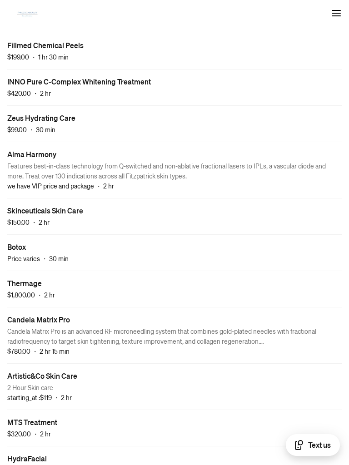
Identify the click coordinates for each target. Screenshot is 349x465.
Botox (16, 247)
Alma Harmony (31, 154)
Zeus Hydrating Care (41, 118)
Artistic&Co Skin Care (42, 376)
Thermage (24, 283)
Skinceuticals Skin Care (45, 210)
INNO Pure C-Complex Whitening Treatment (79, 81)
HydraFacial (27, 458)
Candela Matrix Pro (38, 319)
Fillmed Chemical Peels (45, 45)
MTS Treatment (32, 422)
